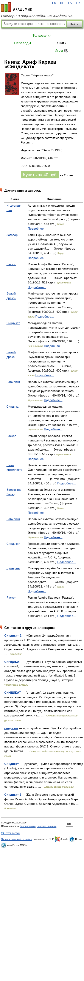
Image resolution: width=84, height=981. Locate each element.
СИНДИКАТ (12, 661)
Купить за (39, 174)
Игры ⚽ (61, 50)
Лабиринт (13, 382)
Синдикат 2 (12, 794)
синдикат (11, 728)
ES (70, 3)
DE (62, 3)
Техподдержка (28, 826)
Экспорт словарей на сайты (16, 839)
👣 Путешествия (10, 833)
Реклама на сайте (46, 826)
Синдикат (13, 323)
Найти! (74, 24)
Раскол (11, 264)
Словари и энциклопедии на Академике (37, 16)
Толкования (42, 35)
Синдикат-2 (13, 635)
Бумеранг (13, 568)
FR (78, 3)
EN (54, 3)
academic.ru (16, 7)
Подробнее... (37, 228)
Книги (61, 43)
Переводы (22, 43)
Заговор (12, 235)
